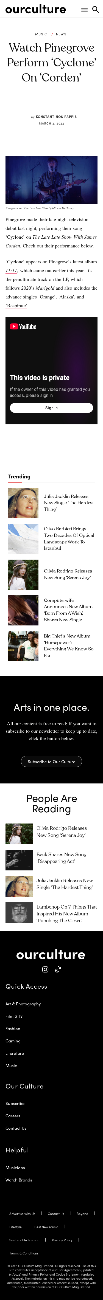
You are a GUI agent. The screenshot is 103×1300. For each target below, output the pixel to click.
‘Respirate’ (16, 305)
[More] (85, 103)
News (61, 34)
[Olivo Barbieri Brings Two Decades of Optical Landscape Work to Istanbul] (23, 539)
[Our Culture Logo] (35, 8)
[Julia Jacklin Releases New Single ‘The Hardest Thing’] (23, 503)
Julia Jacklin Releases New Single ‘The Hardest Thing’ (69, 503)
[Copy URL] (72, 103)
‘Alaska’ (66, 296)
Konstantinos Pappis (56, 116)
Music (41, 34)
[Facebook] (34, 103)
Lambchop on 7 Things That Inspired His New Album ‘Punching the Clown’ (67, 914)
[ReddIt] (59, 103)
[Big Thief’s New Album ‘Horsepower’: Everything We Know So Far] (23, 646)
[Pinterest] (47, 103)
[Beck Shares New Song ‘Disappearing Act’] (19, 860)
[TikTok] (57, 969)
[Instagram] (45, 969)
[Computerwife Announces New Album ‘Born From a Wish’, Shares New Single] (23, 610)
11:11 (11, 270)
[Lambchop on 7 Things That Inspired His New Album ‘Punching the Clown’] (19, 912)
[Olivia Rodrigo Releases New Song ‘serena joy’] (23, 575)
